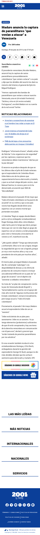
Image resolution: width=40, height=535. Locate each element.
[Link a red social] (7, 505)
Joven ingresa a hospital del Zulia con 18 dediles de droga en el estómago (18, 134)
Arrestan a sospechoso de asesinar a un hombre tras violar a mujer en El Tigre (19, 123)
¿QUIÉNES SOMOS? (13, 522)
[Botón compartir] (4, 57)
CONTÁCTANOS (26, 522)
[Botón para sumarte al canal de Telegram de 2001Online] (33, 65)
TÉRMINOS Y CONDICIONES (10, 512)
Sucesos (5, 22)
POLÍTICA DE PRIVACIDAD (29, 512)
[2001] (20, 6)
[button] (10, 57)
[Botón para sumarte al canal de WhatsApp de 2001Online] (29, 65)
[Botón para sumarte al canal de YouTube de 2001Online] (37, 65)
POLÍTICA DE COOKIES (12, 517)
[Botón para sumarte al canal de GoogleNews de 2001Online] (20, 375)
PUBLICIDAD (25, 517)
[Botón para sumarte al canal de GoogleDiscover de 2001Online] (20, 365)
